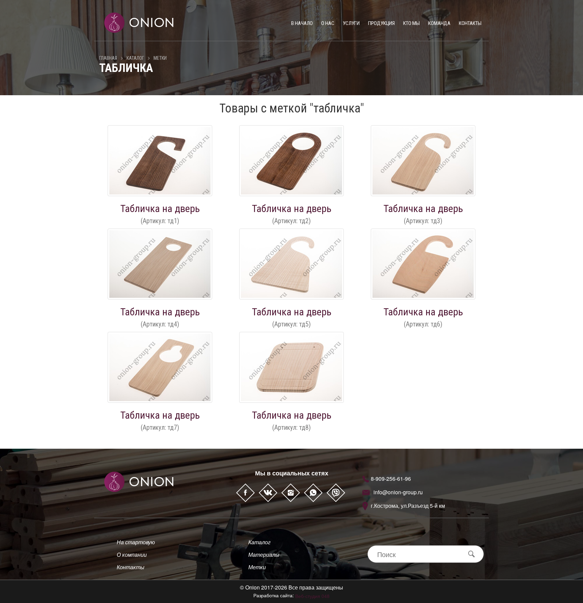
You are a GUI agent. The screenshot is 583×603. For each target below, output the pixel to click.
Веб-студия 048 (312, 596)
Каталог (135, 58)
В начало (302, 23)
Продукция (381, 23)
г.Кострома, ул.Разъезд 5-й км (408, 505)
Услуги (351, 23)
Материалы (263, 554)
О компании (132, 554)
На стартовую (136, 542)
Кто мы (411, 23)
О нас (327, 23)
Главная (108, 58)
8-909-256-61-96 (391, 478)
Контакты (470, 23)
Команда (439, 23)
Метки (160, 58)
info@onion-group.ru (398, 492)
